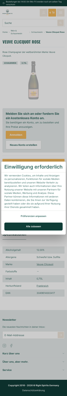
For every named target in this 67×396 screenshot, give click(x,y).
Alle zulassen (33, 226)
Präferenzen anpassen (33, 216)
